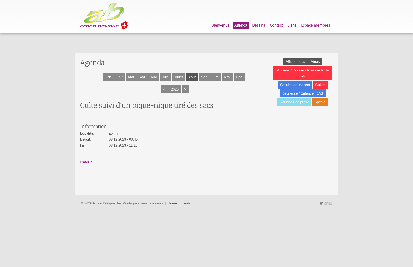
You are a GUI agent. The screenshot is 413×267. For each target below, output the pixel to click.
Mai (154, 77)
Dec (239, 77)
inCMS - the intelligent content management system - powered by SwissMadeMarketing (326, 204)
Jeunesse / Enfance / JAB (303, 93)
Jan (108, 77)
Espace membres (315, 25)
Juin (165, 77)
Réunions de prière (294, 102)
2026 (175, 89)
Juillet (178, 77)
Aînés (315, 62)
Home (172, 203)
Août (192, 77)
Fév (120, 77)
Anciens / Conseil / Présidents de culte (303, 73)
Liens (292, 25)
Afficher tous (295, 62)
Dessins (258, 25)
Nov (227, 77)
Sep (204, 77)
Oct (215, 77)
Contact (276, 25)
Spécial (320, 102)
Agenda (240, 25)
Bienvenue (221, 25)
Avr (142, 77)
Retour (86, 162)
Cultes (320, 85)
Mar (131, 77)
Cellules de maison (295, 85)
